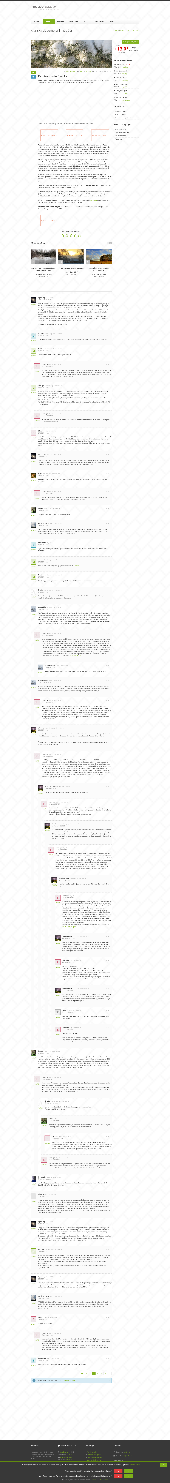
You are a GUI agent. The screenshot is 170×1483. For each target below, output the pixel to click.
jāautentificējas (69, 1380)
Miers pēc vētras (121, 78)
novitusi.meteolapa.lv (77, 656)
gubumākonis (43, 607)
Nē (118, 1471)
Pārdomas (118, 139)
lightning (41, 298)
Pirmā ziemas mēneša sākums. (71, 268)
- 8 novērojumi (55, 473)
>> (109, 1373)
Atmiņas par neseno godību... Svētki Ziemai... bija (43, 269)
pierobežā (93, 200)
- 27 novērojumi (52, 1317)
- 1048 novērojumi (55, 1177)
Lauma (40, 508)
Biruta (40, 590)
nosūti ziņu (126, 1452)
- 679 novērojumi (58, 334)
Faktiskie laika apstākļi (94, 1455)
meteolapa (126, 100)
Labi (163, 1465)
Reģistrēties (99, 21)
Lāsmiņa (88, 71)
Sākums (37, 21)
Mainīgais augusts (121, 71)
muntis (40, 560)
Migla (67, 272)
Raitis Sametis (43, 523)
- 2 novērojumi (54, 543)
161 (80, 71)
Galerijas (60, 21)
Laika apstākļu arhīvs (94, 1460)
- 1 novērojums (57, 523)
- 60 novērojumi (77, 1010)
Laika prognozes (133, 30)
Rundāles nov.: (122, 64)
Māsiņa (40, 349)
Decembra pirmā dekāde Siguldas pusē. (99, 269)
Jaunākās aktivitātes (123, 60)
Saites (86, 21)
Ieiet (112, 21)
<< (82, 1373)
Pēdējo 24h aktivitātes (94, 1457)
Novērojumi (73, 21)
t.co (75, 566)
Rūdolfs (41, 1194)
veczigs (41, 386)
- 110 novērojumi (56, 590)
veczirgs (125, 67)
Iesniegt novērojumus (130, 42)
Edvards (65, 1010)
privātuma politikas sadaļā (99, 1480)
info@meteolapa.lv (128, 1456)
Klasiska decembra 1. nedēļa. (53, 76)
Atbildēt (33, 305)
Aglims (124, 87)
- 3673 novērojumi (55, 298)
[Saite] (43, 256)
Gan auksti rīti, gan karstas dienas (126, 118)
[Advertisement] (103, 10)
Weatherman (43, 728)
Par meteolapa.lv (120, 136)
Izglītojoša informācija (122, 132)
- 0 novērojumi (57, 349)
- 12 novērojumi (52, 1194)
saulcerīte (42, 543)
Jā (128, 1471)
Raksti (48, 21)
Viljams (41, 334)
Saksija (40, 1317)
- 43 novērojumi (60, 728)
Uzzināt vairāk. (135, 1465)
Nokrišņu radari (92, 1452)
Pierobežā (38, 274)
